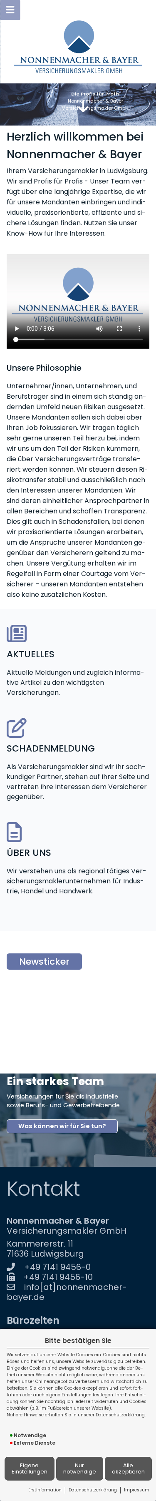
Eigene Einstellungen (29, 1468)
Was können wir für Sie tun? (62, 1126)
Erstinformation (45, 1490)
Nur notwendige (79, 1468)
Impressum (136, 1490)
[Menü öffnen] (10, 10)
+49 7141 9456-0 (57, 1267)
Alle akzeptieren (128, 1468)
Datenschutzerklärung (93, 1490)
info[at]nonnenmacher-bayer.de (67, 1292)
